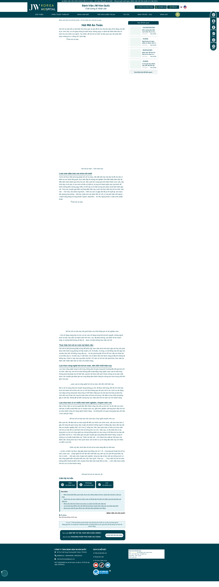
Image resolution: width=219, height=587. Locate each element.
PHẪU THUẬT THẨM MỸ (60, 14)
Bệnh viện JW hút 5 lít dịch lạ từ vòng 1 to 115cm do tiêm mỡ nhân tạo (85, 503)
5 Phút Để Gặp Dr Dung (114, 535)
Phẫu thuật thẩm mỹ (101, 553)
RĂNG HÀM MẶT (83, 14)
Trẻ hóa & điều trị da (101, 560)
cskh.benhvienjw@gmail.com (65, 559)
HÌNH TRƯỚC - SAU (145, 14)
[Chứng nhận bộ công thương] (101, 572)
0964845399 (69, 555)
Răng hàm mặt (99, 556)
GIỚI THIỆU (39, 14)
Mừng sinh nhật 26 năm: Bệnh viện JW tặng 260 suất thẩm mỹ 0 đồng (85, 508)
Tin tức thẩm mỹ (86, 20)
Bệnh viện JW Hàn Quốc (135, 550)
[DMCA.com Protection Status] (117, 572)
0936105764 (78, 555)
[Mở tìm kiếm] (177, 14)
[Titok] (101, 565)
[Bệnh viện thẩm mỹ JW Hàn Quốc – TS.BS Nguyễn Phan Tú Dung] (42, 7)
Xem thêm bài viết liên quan (143, 72)
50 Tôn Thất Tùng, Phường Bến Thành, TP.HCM (71, 552)
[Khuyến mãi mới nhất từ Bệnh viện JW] (4, 573)
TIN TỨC (126, 14)
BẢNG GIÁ (164, 14)
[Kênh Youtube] (95, 565)
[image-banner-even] (139, 78)
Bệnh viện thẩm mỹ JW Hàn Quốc (69, 20)
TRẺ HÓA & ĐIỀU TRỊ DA (106, 14)
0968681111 (60, 555)
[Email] (107, 565)
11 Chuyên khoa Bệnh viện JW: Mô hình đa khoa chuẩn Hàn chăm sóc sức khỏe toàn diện (91, 506)
